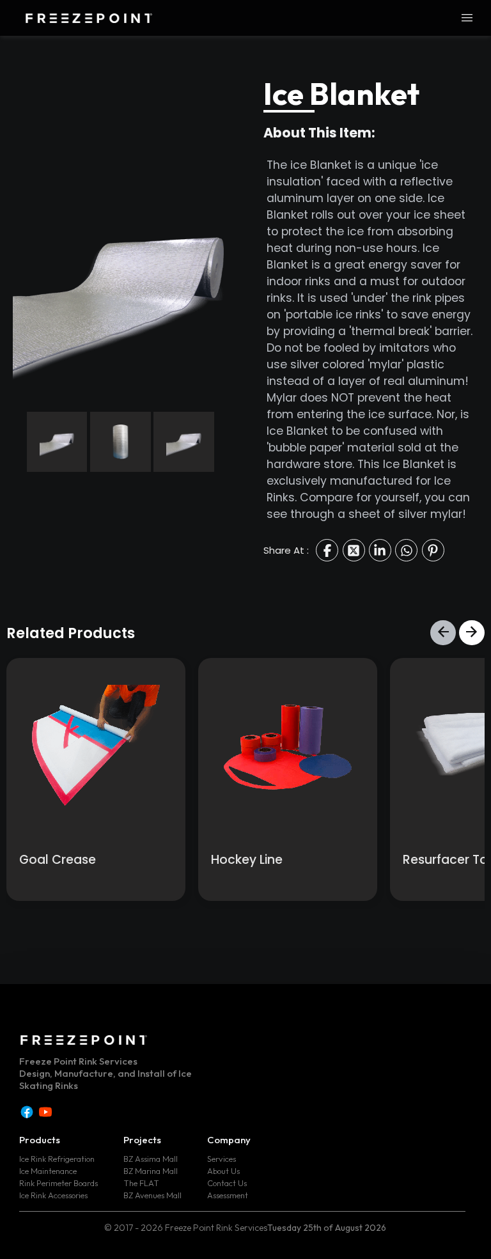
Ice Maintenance (48, 1171)
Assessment (227, 1195)
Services (221, 1158)
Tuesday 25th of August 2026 (326, 1227)
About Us (223, 1171)
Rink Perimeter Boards (58, 1183)
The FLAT (141, 1183)
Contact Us (227, 1183)
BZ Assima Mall (150, 1158)
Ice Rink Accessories (53, 1195)
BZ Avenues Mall (152, 1195)
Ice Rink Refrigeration (57, 1158)
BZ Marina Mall (150, 1171)
